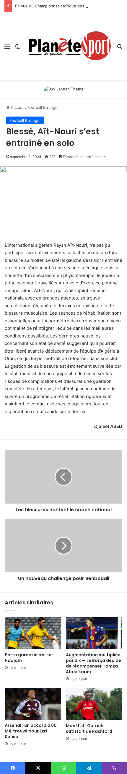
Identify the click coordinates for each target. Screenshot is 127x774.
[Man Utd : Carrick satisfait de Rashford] (94, 704)
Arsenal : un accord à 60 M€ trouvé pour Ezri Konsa (31, 731)
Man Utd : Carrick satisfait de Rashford (89, 728)
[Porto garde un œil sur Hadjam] (33, 633)
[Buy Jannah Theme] (64, 88)
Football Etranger (43, 107)
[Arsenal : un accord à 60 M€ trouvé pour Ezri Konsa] (33, 704)
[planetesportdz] (68, 46)
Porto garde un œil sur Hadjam (29, 657)
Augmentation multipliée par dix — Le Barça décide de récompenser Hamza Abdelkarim (93, 663)
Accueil (17, 107)
